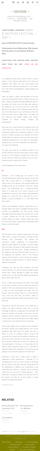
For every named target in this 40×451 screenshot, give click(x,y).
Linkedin (17, 2)
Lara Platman (8, 30)
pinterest (22, 2)
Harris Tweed (29, 444)
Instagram (12, 2)
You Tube (27, 2)
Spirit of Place (13, 447)
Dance (18, 434)
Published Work (15, 444)
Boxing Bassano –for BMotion (26, 407)
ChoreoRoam (7, 417)
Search (36, 2)
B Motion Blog (7, 385)
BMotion (12, 434)
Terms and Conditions (26, 450)
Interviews (18, 442)
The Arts (29, 30)
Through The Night (29, 447)
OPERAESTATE (14, 43)
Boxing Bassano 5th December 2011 (10, 407)
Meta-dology (6, 442)
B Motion (30, 51)
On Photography (32, 442)
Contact (32, 2)
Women (12, 450)
